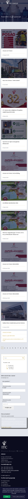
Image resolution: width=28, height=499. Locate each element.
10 (26, 348)
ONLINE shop (4, 482)
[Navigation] (2, 3)
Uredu (6, 496)
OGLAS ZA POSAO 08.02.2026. (11, 294)
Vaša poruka (6, 394)
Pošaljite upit (8, 407)
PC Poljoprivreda (5, 481)
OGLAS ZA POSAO (7, 51)
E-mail (5, 387)
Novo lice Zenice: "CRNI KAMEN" (11, 80)
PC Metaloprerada (5, 486)
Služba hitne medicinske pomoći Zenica (14, 323)
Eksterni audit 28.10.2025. (9, 336)
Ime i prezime (6, 381)
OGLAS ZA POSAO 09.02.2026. (11, 264)
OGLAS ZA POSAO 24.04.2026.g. (11, 173)
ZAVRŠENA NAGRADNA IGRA (10, 203)
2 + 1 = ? (4, 401)
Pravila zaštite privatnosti (18, 496)
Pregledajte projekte (6, 427)
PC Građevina (4, 484)
